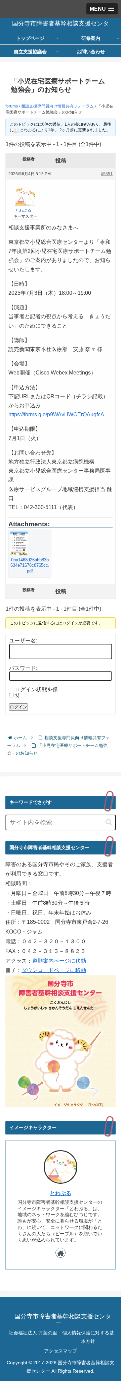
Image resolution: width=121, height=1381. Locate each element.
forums (11, 106)
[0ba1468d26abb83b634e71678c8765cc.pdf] (29, 544)
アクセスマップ (60, 1351)
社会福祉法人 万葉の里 (33, 1332)
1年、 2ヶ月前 (61, 130)
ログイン (18, 706)
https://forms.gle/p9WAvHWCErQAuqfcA (56, 414)
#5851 (107, 173)
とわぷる (60, 1193)
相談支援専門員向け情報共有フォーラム (57, 106)
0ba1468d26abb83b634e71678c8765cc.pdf (29, 565)
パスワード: (23, 668)
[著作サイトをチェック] (60, 1253)
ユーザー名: (23, 640)
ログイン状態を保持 (36, 692)
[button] (109, 822)
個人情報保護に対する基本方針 (88, 1337)
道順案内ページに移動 (59, 961)
